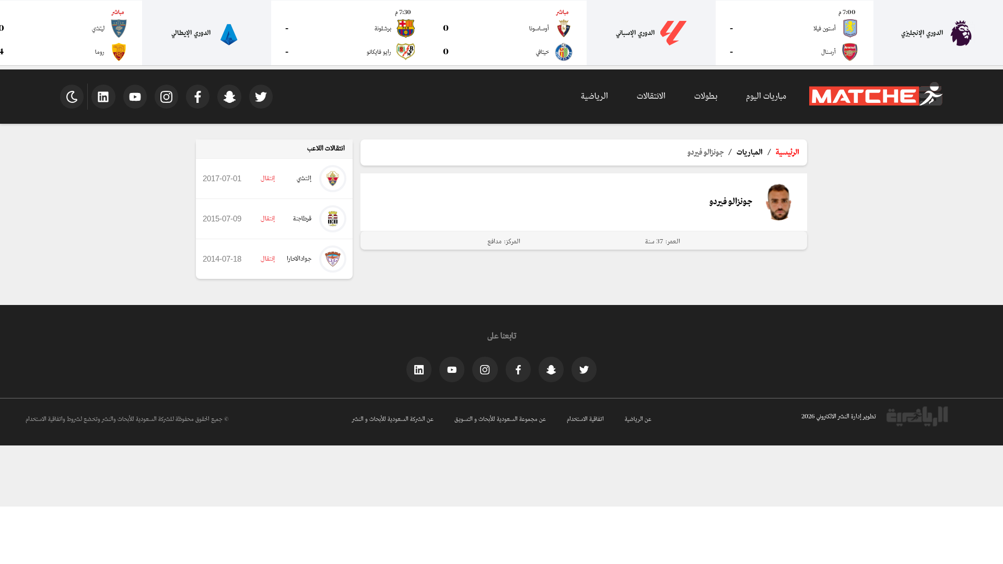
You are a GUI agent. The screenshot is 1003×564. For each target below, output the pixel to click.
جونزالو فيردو (705, 152)
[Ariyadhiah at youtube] (451, 369)
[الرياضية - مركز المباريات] (876, 104)
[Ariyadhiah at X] (584, 369)
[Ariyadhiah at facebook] (518, 369)
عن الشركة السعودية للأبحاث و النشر (393, 419)
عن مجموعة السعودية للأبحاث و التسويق (500, 419)
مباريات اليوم (766, 96)
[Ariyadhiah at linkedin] (418, 369)
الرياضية (594, 96)
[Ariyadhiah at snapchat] (551, 369)
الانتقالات (651, 96)
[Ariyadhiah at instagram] (484, 369)
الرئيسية (787, 152)
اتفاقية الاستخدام (585, 419)
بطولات (705, 96)
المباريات (750, 152)
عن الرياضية (638, 419)
